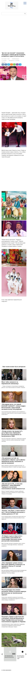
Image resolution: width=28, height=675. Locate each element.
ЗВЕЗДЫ (4, 62)
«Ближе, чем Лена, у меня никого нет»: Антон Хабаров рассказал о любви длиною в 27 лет (13, 512)
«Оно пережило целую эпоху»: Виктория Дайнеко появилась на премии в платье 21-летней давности (13, 565)
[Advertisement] (14, 33)
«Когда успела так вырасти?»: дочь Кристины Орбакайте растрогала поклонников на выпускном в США (12, 433)
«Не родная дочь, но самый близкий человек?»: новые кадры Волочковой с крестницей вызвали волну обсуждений (14, 406)
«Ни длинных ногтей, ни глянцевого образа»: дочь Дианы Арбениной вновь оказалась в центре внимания (13, 460)
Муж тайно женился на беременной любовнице (10, 382)
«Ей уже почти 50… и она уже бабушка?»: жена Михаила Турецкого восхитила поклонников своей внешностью (13, 486)
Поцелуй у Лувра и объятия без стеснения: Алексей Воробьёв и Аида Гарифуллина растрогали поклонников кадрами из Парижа (13, 619)
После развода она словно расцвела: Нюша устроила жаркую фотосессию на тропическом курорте (14, 592)
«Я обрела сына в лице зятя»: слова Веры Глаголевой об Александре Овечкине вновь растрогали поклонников (12, 538)
